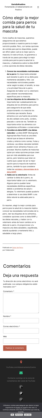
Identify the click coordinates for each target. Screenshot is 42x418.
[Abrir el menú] (38, 7)
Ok (12, 415)
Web (5, 336)
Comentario (8, 291)
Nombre (7, 316)
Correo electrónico (11, 326)
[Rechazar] (39, 410)
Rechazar (19, 415)
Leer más (28, 415)
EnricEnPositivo (18, 4)
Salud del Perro (17, 247)
